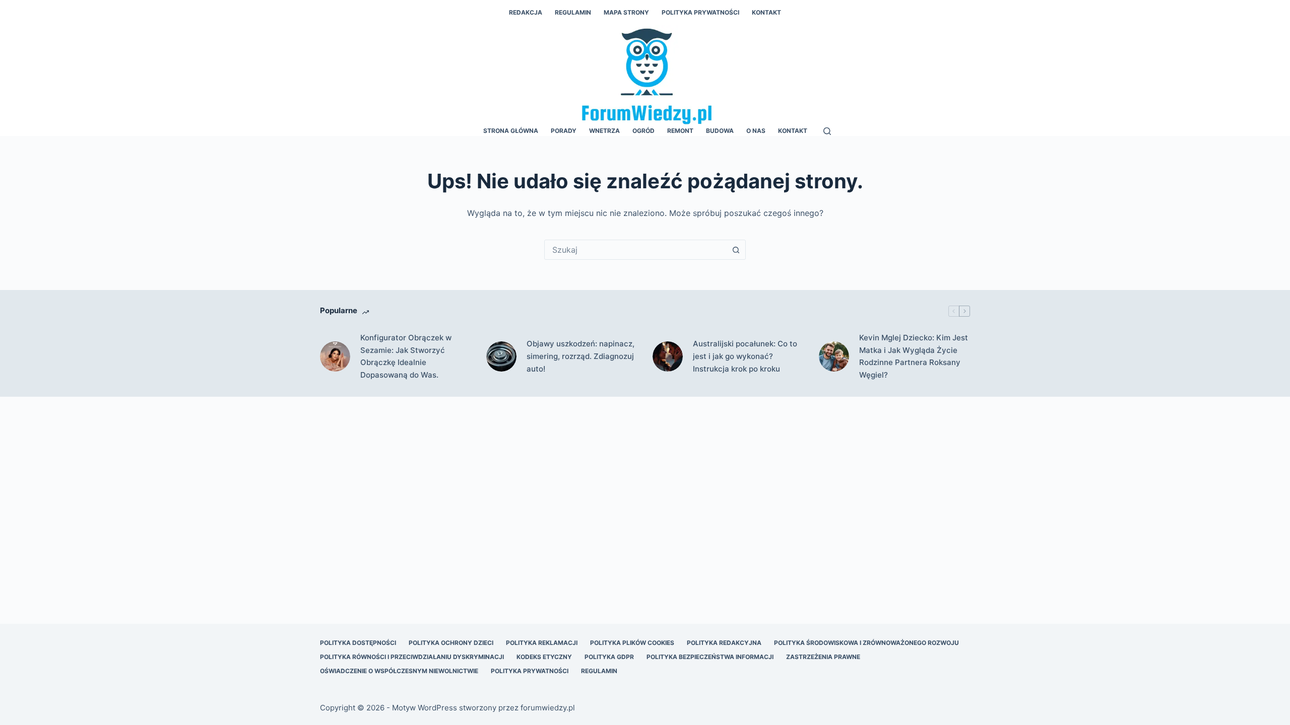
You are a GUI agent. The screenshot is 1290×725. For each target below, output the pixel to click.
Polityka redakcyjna (724, 642)
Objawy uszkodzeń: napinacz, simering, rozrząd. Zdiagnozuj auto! (580, 356)
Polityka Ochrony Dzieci (451, 642)
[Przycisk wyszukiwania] (735, 249)
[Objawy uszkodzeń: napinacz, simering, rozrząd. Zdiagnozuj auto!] (501, 356)
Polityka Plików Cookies (632, 642)
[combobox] (635, 250)
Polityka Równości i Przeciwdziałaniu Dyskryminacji (412, 657)
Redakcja (525, 12)
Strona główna (510, 130)
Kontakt (766, 12)
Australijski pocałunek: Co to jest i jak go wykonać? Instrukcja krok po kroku (745, 356)
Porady (563, 130)
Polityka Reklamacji (541, 642)
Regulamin (573, 12)
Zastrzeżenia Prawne (823, 657)
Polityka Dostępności (358, 642)
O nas (755, 130)
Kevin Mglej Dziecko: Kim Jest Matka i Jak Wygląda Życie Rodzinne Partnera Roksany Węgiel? (913, 356)
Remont (680, 130)
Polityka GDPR (609, 657)
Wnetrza (604, 130)
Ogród (643, 130)
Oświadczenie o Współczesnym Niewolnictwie (399, 671)
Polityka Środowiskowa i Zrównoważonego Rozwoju (866, 642)
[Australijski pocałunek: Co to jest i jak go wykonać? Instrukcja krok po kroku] (668, 356)
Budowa (720, 130)
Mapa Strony (626, 12)
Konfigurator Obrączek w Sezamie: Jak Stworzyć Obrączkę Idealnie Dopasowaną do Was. (406, 356)
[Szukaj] (827, 131)
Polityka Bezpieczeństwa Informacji (710, 657)
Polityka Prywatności (700, 12)
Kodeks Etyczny (544, 657)
